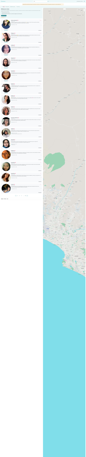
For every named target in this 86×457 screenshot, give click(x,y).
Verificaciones (13, 6)
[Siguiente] (27, 196)
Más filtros (18, 6)
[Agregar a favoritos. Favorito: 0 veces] (40, 162)
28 (25, 195)
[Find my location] (84, 12)
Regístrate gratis (4, 15)
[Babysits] (3, 1)
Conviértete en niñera (80, 1)
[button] (74, 256)
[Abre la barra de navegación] (84, 1)
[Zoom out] (84, 10)
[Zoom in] (84, 9)
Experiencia (7, 6)
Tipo (3, 6)
